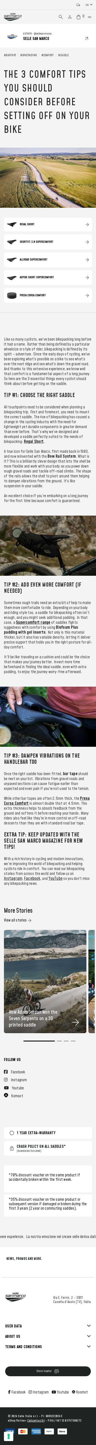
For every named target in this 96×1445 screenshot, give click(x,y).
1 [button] (39, 1043)
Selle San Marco (36, 38)
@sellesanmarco (43, 33)
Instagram (13, 878)
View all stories (15, 920)
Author (27, 33)
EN (87, 5)
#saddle (63, 55)
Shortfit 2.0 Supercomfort (36, 242)
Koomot (81, 1392)
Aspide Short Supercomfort (37, 277)
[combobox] (89, 5)
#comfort (47, 55)
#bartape (10, 55)
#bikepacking (28, 55)
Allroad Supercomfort (34, 260)
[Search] (61, 17)
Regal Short (27, 224)
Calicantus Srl (36, 1421)
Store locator (44, 1371)
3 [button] (66, 1043)
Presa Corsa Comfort (33, 295)
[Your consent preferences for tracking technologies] (8, 1436)
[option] (45, 981)
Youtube (62, 1392)
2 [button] (59, 1043)
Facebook (32, 878)
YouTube (55, 878)
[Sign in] (70, 17)
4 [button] (73, 1043)
